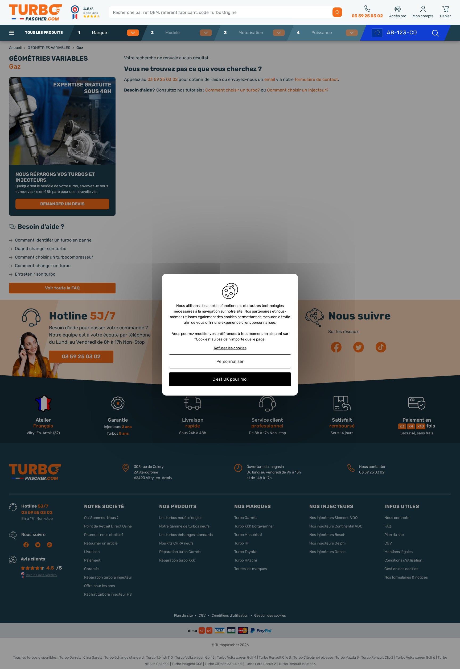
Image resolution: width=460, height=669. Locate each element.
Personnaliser (230, 361)
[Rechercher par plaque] (435, 33)
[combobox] (114, 32)
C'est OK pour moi (230, 379)
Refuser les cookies (230, 348)
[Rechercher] (337, 12)
